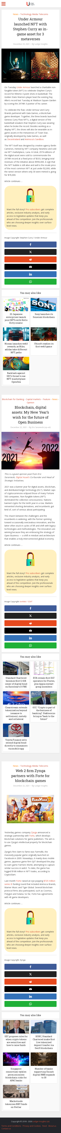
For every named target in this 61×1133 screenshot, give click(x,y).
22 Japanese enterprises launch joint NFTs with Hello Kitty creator (16, 318)
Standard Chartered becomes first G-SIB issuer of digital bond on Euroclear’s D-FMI (16, 682)
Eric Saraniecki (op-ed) (41, 427)
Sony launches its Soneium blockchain (44, 315)
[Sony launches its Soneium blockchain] (44, 304)
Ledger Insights (41, 44)
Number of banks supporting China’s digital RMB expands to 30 (44, 1073)
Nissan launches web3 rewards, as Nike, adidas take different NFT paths (16, 348)
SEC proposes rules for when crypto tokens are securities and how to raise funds (16, 1041)
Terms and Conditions (11, 1126)
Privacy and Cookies (32, 1126)
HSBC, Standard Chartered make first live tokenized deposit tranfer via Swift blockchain (44, 1042)
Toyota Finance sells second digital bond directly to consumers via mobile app (16, 744)
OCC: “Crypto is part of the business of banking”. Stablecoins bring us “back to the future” (43, 713)
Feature (46, 399)
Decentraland (13, 139)
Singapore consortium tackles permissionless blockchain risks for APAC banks (16, 1074)
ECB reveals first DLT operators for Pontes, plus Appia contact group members (44, 682)
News (15, 14)
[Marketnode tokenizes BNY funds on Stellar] (16, 1091)
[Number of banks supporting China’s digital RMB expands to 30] (44, 1059)
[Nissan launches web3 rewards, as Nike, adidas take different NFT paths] (16, 333)
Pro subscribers (33, 209)
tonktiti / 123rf (26, 601)
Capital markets (33, 399)
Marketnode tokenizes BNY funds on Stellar (16, 1104)
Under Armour (23, 87)
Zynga (34, 832)
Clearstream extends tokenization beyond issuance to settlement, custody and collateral (16, 713)
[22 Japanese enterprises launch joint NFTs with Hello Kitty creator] (16, 304)
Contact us (6, 1128)
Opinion (30, 402)
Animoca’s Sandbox (34, 139)
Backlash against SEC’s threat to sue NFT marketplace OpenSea (16, 377)
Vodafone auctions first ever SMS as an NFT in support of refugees (29, 1120)
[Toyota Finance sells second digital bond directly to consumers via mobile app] (16, 730)
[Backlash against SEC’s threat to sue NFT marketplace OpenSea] (16, 363)
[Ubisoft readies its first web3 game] (44, 333)
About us (52, 1126)
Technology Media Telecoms (34, 14)
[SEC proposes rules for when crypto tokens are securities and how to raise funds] (16, 1026)
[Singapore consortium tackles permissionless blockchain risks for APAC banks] (16, 1059)
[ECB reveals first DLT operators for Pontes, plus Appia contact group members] (44, 668)
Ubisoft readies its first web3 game (44, 345)
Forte (31, 835)
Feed (44, 1126)
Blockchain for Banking (13, 399)
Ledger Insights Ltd (41, 1121)
